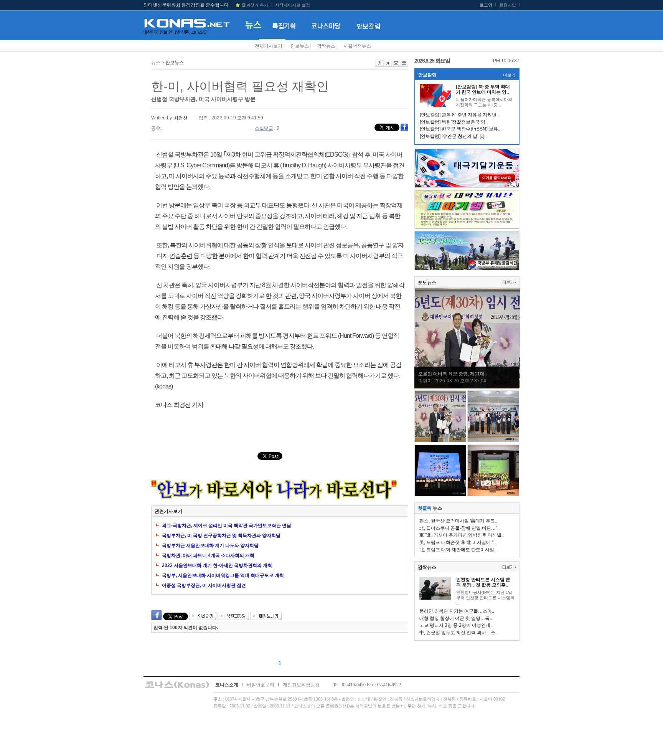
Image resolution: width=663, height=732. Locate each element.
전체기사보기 (268, 46)
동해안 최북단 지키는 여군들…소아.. (456, 611)
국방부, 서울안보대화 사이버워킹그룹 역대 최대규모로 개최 (223, 575)
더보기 (509, 75)
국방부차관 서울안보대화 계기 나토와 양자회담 (210, 545)
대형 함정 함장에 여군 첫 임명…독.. (455, 618)
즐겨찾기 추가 (255, 5)
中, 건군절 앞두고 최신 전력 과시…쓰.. (458, 632)
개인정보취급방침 (301, 684)
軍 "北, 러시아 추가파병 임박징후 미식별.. (461, 535)
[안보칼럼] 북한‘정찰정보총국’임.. (454, 122)
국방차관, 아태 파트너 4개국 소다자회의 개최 (208, 555)
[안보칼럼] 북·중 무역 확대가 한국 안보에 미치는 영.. (483, 89)
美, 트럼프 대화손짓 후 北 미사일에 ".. (457, 542)
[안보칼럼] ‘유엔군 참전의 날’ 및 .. (454, 136)
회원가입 (507, 5)
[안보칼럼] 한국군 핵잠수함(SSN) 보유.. (460, 129)
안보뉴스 (299, 46)
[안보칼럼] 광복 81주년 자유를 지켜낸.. (459, 114)
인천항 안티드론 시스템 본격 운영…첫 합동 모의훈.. (483, 582)
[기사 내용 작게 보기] (388, 65)
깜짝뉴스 (326, 46)
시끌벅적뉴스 (357, 46)
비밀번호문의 (260, 684)
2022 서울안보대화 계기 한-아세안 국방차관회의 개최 (217, 565)
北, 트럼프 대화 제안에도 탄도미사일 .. (458, 549)
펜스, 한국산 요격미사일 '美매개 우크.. (458, 521)
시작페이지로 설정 (292, 5)
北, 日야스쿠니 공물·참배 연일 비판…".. (459, 528)
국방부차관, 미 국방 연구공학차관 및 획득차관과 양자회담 (221, 535)
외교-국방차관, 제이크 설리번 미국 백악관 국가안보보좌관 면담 (226, 525)
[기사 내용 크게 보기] (379, 65)
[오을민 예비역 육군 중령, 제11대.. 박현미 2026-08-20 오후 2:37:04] (467, 386)
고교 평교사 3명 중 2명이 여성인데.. (456, 625)
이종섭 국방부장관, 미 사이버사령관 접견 (204, 585)
